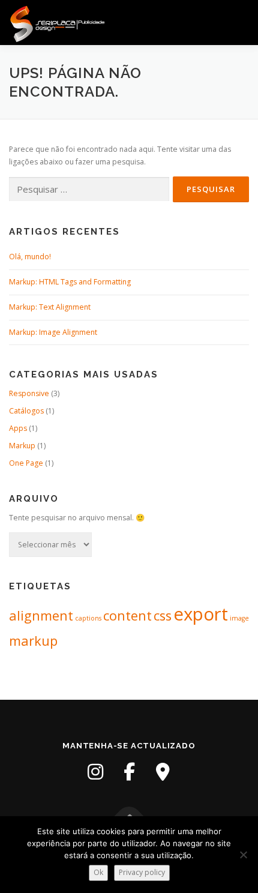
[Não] (243, 855)
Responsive (29, 393)
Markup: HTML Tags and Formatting (70, 282)
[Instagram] (95, 772)
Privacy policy (142, 872)
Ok (98, 872)
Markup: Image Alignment (53, 332)
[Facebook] (129, 772)
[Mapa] (163, 772)
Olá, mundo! (30, 256)
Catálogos (26, 411)
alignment (41, 615)
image (239, 618)
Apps (18, 428)
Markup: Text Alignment (50, 307)
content (127, 615)
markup (33, 640)
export (200, 614)
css (163, 615)
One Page (26, 463)
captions (88, 618)
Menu (238, 22)
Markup (22, 445)
